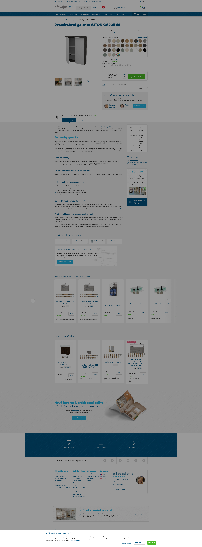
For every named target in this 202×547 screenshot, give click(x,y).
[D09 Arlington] (127, 41)
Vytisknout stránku (143, 19)
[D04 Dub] (114, 41)
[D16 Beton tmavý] (136, 41)
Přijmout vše (151, 542)
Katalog (71, 1)
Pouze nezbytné (139, 542)
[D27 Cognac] (131, 45)
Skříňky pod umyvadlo (61, 14)
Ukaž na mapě (138, 514)
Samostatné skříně (73, 14)
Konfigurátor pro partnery (79, 487)
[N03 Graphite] (145, 45)
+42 (121, 356)
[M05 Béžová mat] (140, 50)
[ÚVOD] (55, 1)
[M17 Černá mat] (145, 50)
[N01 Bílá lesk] (105, 41)
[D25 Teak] (122, 45)
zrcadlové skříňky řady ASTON (104, 127)
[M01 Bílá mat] (136, 50)
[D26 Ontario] (127, 45)
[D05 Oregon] (118, 41)
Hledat (94, 7)
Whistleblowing (77, 494)
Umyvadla (104, 14)
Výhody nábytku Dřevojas (93, 476)
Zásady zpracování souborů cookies (63, 487)
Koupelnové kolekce (141, 14)
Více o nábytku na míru (65, 261)
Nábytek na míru (87, 1)
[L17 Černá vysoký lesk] (118, 50)
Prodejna (75, 483)
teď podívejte (75, 410)
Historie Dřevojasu (91, 474)
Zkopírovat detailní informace (110, 68)
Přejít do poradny (139, 106)
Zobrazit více (116, 32)
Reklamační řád (58, 480)
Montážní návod (134, 160)
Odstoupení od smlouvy (60, 478)
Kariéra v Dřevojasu (91, 483)
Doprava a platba (78, 1)
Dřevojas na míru (77, 480)
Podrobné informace (75, 540)
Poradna (63, 1)
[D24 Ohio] (118, 45)
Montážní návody (77, 478)
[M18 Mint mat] (105, 55)
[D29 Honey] (140, 45)
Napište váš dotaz (120, 489)
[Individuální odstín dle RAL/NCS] (118, 55)
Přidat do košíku (138, 76)
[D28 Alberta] (136, 45)
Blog (67, 1)
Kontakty (98, 1)
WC (117, 14)
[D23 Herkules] (114, 45)
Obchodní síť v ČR (77, 476)
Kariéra (93, 1)
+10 (73, 296)
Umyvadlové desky (84, 14)
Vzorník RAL (76, 492)
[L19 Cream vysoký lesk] (127, 50)
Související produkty (83, 120)
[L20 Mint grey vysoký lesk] (131, 50)
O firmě (58, 1)
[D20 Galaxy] (145, 41)
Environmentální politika (79, 496)
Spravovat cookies (126, 543)
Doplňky (112, 14)
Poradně (99, 208)
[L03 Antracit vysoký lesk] (109, 50)
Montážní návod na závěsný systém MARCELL (138, 163)
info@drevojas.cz (120, 484)
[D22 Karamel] (109, 45)
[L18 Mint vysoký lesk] (122, 50)
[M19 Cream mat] (109, 55)
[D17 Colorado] (140, 41)
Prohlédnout (78, 418)
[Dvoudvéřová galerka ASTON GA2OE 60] (58, 82)
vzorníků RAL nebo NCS (95, 176)
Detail (71, 313)
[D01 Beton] (109, 41)
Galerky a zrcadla (95, 14)
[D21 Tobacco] (105, 45)
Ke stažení (75, 485)
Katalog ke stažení (77, 489)
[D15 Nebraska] (131, 41)
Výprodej (122, 14)
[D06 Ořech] (122, 41)
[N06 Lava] (105, 50)
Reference (89, 480)
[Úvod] (55, 20)
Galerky (72, 20)
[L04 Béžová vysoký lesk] (114, 50)
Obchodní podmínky (59, 476)
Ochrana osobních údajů (60, 485)
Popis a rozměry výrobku (70, 120)
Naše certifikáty (90, 478)
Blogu (120, 208)
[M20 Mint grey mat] (114, 55)
